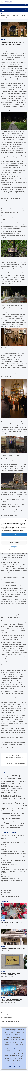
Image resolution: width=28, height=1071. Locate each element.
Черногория (19, 803)
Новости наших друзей (10, 832)
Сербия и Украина (13, 798)
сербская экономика (9, 823)
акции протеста (16, 806)
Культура (3, 920)
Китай (19, 783)
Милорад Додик (6, 788)
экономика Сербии (13, 828)
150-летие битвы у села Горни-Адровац (13, 948)
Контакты (4, 894)
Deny (14, 538)
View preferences (14, 542)
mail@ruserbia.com (13, 1049)
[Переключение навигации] (3, 10)
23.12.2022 (3, 47)
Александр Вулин (5, 776)
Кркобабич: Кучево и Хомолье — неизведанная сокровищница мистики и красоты (14, 924)
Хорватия (11, 803)
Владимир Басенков (11, 926)
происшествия (14, 819)
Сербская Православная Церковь (13, 800)
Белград (11, 778)
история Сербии (21, 810)
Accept (14, 534)
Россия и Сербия (10, 795)
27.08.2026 (3, 926)
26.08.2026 (3, 950)
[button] (26, 520)
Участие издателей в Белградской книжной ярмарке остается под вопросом (12, 1000)
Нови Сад (8, 790)
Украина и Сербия (5, 803)
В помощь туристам (6, 892)
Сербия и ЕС (4, 798)
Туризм (3, 39)
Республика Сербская (11, 793)
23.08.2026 (3, 1002)
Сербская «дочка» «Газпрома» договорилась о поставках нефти (15, 762)
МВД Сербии (22, 786)
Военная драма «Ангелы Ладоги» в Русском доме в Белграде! (12, 973)
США (21, 796)
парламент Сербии (5, 816)
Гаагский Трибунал (17, 781)
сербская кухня (16, 821)
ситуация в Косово (11, 825)
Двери (7, 783)
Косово (5, 785)
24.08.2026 (3, 976)
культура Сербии (18, 813)
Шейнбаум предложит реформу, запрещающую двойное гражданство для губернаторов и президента (12, 880)
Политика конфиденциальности (10, 896)
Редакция (4, 888)
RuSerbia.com (10, 950)
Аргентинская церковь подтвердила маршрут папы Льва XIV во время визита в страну (13, 860)
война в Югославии (13, 808)
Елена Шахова (10, 47)
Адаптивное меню (25, 5)
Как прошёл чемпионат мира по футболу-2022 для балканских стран (13, 756)
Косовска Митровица (14, 786)
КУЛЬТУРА (5, 901)
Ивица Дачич (13, 783)
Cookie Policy (14, 546)
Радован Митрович (11, 1002)
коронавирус (6, 813)
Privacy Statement (15, 547)
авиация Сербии (6, 806)
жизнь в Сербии (12, 811)
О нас (2, 886)
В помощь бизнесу (6, 890)
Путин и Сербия (14, 790)
